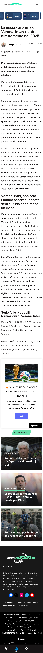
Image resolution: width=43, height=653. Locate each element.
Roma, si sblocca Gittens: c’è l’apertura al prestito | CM (20, 461)
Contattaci (38, 633)
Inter (7, 489)
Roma (16, 453)
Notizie (14, 489)
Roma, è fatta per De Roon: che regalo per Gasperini (21, 534)
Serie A (22, 489)
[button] (31, 4)
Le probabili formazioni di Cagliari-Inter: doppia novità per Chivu (20, 497)
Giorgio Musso (14, 45)
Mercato (8, 453)
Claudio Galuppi (23, 605)
